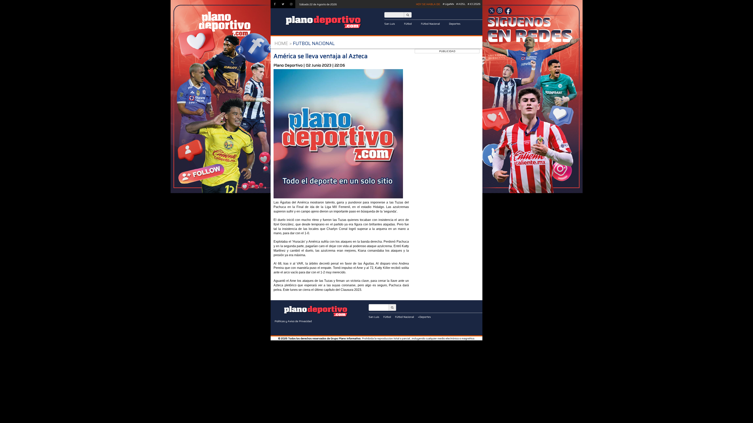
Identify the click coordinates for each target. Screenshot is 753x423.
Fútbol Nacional (430, 24)
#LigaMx (448, 4)
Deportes (454, 24)
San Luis (389, 24)
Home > (283, 43)
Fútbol (408, 24)
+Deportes (424, 317)
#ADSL (461, 4)
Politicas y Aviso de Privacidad (293, 321)
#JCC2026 (473, 4)
